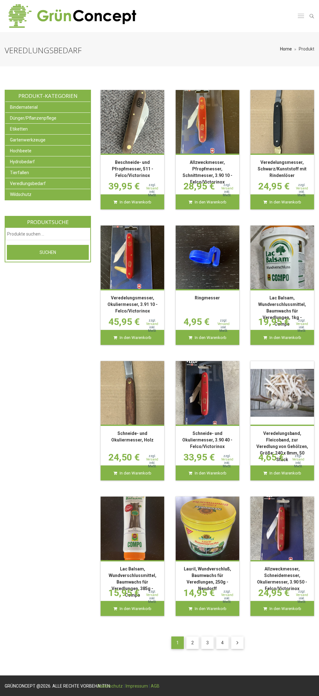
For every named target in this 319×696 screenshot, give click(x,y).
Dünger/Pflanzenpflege (33, 118)
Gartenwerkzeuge (27, 139)
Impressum (137, 686)
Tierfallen (19, 172)
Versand (152, 188)
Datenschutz (110, 686)
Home (286, 48)
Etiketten (19, 128)
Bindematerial (24, 107)
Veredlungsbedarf (28, 183)
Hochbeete (20, 150)
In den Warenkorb (135, 202)
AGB (155, 686)
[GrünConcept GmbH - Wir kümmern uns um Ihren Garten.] (77, 16)
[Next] (237, 642)
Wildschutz (20, 194)
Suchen (48, 252)
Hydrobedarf (22, 161)
